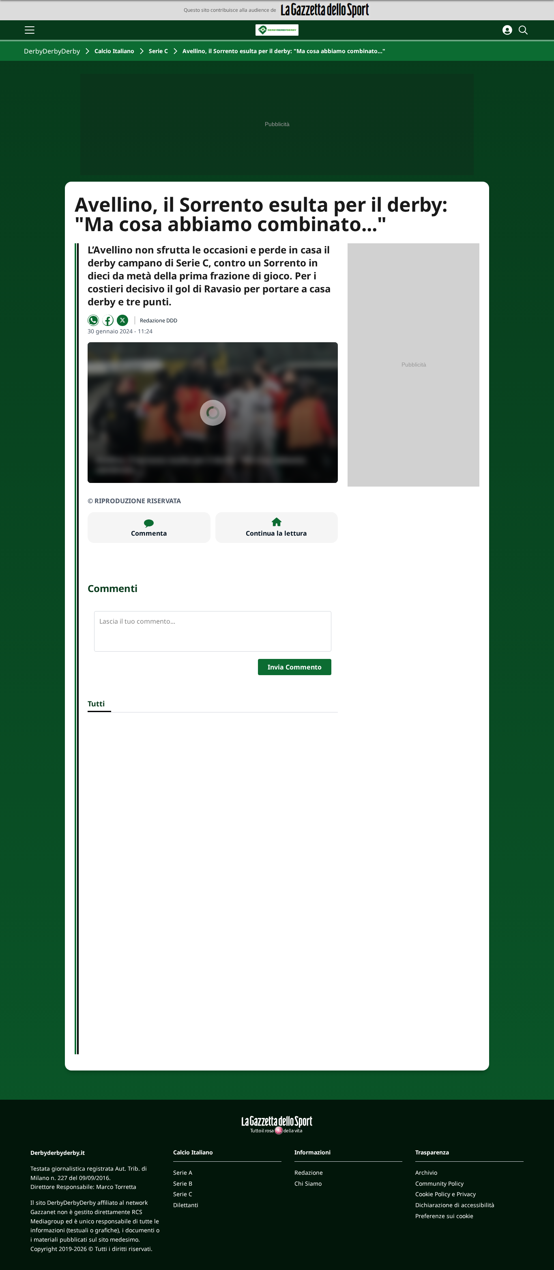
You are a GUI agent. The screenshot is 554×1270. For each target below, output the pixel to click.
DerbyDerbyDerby (52, 51)
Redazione (308, 1172)
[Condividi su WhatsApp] (93, 320)
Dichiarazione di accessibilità (454, 1205)
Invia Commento (295, 667)
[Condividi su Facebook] (108, 320)
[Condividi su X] (122, 320)
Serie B (182, 1183)
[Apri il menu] (29, 30)
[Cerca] (524, 30)
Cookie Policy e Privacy (445, 1194)
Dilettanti (185, 1205)
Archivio (426, 1172)
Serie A (182, 1172)
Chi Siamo (308, 1183)
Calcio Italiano (114, 51)
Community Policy (439, 1183)
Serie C (158, 51)
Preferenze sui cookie (444, 1216)
